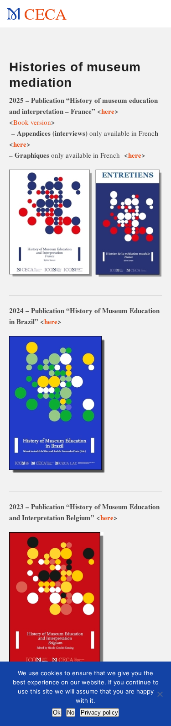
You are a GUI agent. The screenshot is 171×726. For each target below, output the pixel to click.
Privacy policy (99, 712)
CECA (45, 13)
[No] (159, 694)
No (70, 712)
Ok (57, 712)
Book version (32, 122)
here (107, 111)
